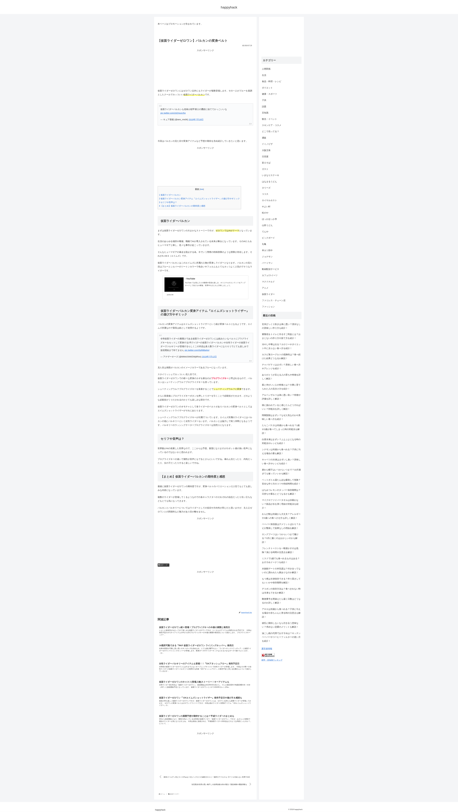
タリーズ (266, 188)
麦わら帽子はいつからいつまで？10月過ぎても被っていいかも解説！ (281, 472)
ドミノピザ (267, 144)
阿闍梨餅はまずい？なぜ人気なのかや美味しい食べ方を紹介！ (281, 417)
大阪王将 (266, 150)
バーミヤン (267, 263)
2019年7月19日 (196, 119)
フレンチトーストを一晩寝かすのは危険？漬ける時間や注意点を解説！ (280, 550)
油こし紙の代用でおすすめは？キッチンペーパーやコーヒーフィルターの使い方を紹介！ (281, 637)
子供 (264, 100)
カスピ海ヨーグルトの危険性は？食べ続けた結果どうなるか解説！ (281, 356)
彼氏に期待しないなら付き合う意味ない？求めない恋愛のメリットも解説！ (280, 625)
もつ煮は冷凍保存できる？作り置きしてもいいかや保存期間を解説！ (281, 581)
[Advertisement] (205, 69)
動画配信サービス (270, 269)
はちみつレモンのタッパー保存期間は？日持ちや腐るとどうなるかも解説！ (281, 492)
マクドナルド (268, 281)
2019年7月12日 (209, 356)
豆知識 (265, 113)
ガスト (265, 169)
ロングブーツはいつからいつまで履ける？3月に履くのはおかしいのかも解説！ (280, 538)
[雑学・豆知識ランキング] (268, 656)
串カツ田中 (267, 250)
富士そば (266, 163)
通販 (264, 138)
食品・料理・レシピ (271, 81)
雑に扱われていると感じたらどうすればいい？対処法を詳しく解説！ (281, 407)
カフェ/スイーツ (270, 275)
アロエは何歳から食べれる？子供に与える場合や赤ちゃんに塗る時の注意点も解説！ (281, 613)
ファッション (268, 306)
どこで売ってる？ (270, 131)
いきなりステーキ (270, 175)
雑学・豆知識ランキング (271, 660)
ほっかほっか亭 (269, 219)
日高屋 (265, 156)
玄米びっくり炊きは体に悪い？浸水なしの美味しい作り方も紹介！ (281, 326)
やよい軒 (266, 206)
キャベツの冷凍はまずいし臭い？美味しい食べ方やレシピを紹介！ (281, 461)
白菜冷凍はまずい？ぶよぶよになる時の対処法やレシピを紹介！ (281, 441)
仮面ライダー (164, 565)
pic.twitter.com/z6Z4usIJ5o (173, 113)
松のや (265, 213)
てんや (265, 231)
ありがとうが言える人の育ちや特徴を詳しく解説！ (281, 377)
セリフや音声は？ (168, 202)
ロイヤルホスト (269, 200)
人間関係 (266, 69)
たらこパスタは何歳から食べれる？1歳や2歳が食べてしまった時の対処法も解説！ (281, 429)
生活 (264, 75)
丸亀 (264, 244)
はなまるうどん (269, 181)
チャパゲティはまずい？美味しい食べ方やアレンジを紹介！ (281, 366)
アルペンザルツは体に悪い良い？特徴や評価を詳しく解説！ (281, 397)
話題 (264, 106)
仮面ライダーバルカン (170, 195)
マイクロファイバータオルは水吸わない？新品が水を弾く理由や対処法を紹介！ (280, 504)
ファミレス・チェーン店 (274, 300)
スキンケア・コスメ (271, 125)
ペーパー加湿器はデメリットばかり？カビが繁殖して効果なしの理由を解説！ (281, 526)
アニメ (265, 288)
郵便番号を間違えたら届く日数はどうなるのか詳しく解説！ (281, 601)
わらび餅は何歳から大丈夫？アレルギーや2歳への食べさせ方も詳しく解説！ (281, 516)
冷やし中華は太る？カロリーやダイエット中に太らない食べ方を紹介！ (281, 346)
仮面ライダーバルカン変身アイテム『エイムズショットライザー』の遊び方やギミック (199, 199)
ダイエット (267, 88)
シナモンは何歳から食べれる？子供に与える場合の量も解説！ (281, 451)
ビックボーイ (268, 238)
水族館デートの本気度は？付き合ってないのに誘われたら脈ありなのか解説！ (281, 570)
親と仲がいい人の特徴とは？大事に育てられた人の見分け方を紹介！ (281, 387)
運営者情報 (266, 648)
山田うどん (267, 225)
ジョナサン (267, 256)
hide (201, 189)
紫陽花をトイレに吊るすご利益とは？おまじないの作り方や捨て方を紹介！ (281, 336)
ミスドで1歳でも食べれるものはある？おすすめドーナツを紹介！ (281, 560)
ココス (265, 194)
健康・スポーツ (269, 94)
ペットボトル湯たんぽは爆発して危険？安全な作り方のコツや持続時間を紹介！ (281, 482)
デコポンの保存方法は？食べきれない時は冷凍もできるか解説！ (281, 591)
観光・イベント (269, 119)
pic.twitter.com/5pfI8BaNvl (197, 350)
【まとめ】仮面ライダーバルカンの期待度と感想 (182, 206)
